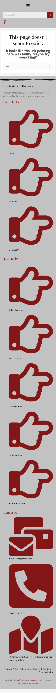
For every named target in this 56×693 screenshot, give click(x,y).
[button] (28, 6)
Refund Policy (26, 669)
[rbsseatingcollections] (32, 680)
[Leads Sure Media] (29, 683)
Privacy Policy (11, 669)
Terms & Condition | (43, 669)
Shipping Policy (46, 672)
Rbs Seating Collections (18, 86)
